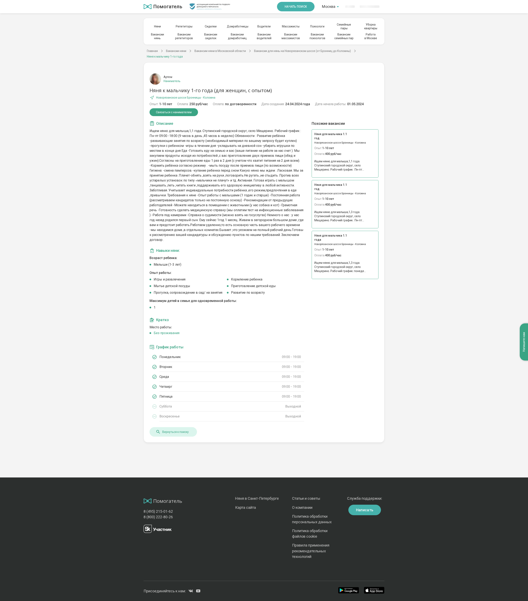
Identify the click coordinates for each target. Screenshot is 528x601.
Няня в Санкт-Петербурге (257, 498)
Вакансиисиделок (210, 36)
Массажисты (290, 26)
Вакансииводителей (264, 36)
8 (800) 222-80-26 (158, 517)
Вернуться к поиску (175, 432)
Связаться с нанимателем (174, 112)
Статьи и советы (306, 498)
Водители (264, 26)
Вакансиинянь (157, 36)
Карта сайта (245, 507)
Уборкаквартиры (370, 26)
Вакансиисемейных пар (344, 36)
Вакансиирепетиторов (184, 36)
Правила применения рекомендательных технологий (310, 551)
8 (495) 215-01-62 (158, 511)
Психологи (317, 26)
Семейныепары (344, 26)
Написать (365, 510)
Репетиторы (184, 26)
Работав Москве (370, 36)
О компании (302, 507)
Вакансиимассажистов (291, 36)
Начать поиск (296, 6)
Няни (157, 26)
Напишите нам (524, 342)
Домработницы (237, 26)
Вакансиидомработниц (237, 36)
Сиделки (211, 26)
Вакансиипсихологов (317, 36)
